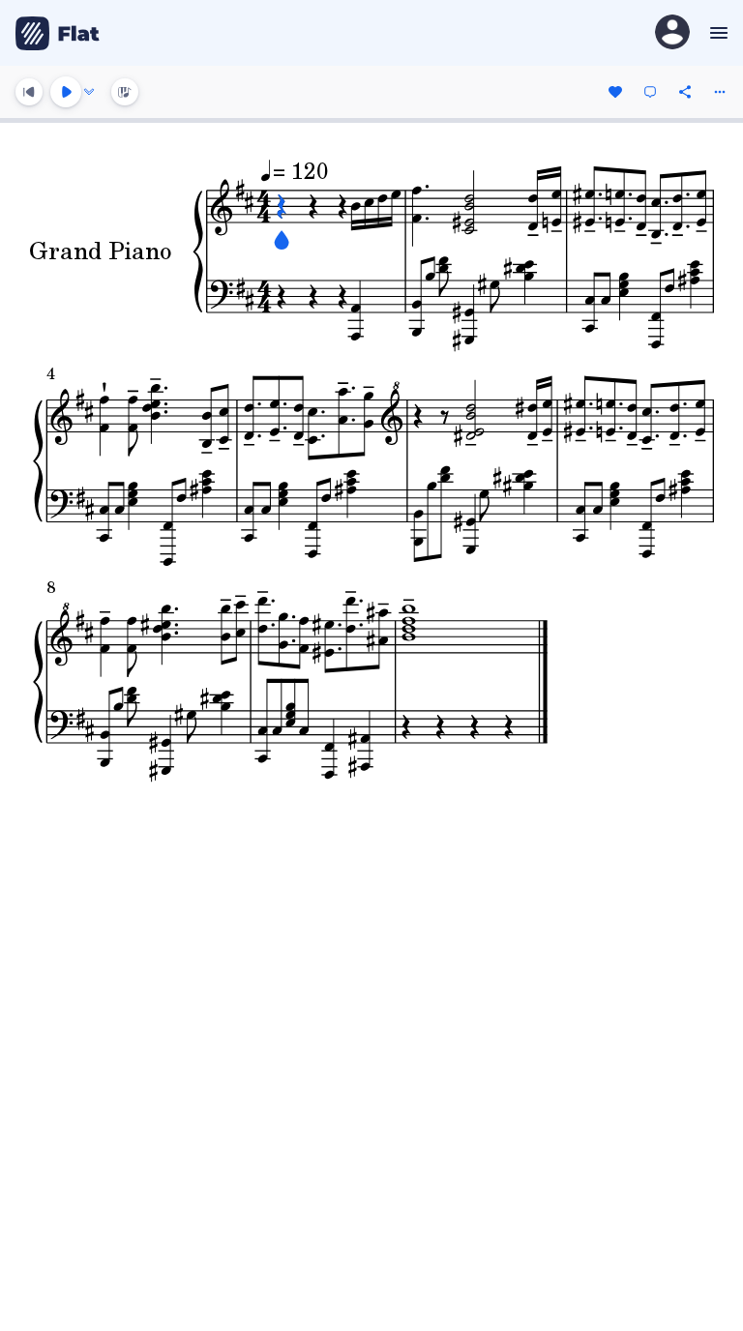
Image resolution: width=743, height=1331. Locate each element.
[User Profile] (672, 33)
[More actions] (720, 92)
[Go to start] (29, 91)
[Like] (615, 91)
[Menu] (716, 33)
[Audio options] (89, 91)
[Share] (685, 92)
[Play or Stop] (65, 91)
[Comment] (650, 91)
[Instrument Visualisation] (124, 91)
